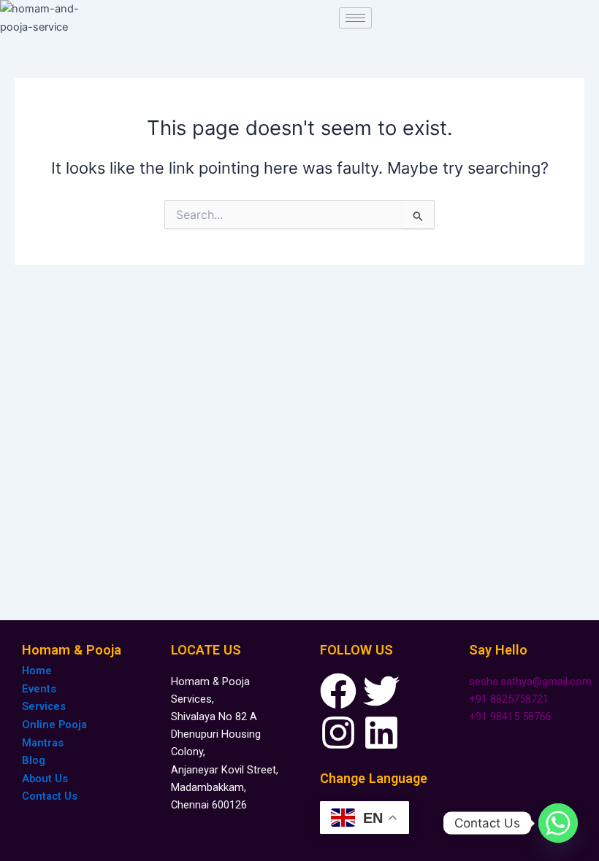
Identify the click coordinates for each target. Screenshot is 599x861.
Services (44, 706)
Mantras (43, 742)
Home (37, 670)
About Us (45, 778)
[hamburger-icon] (355, 17)
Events (39, 688)
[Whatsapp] (558, 823)
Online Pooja (54, 724)
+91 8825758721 (509, 699)
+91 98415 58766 (510, 716)
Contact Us (49, 796)
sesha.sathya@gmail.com (530, 681)
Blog (33, 760)
